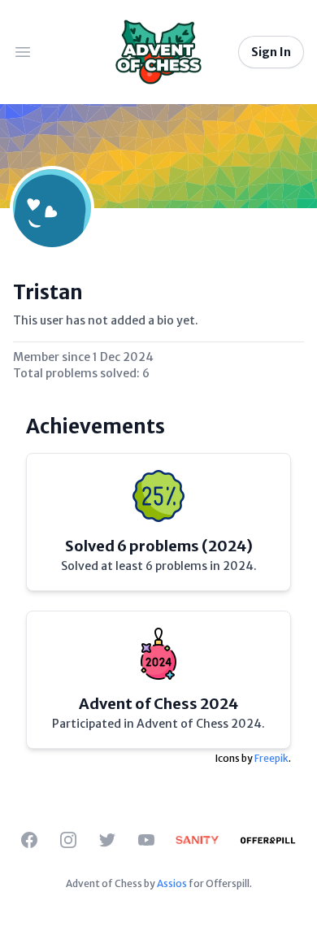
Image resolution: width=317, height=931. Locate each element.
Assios (172, 883)
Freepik (271, 758)
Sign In (271, 52)
